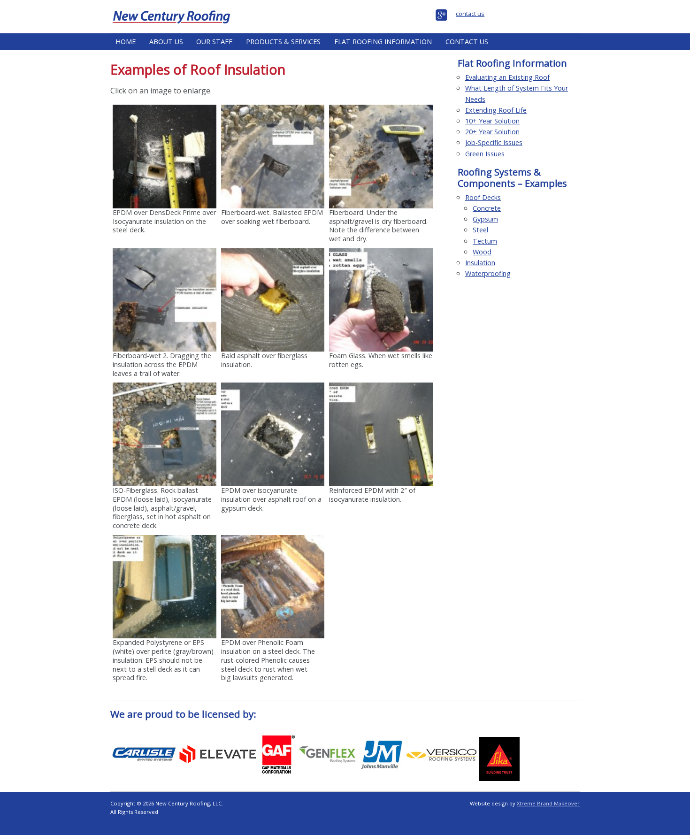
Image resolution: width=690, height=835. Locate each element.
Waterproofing (488, 273)
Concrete (487, 208)
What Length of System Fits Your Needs (516, 93)
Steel (480, 229)
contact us (470, 13)
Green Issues (485, 153)
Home (125, 41)
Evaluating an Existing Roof (507, 77)
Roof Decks (483, 197)
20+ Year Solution (492, 131)
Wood (482, 251)
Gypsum (485, 218)
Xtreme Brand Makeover (548, 803)
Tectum (485, 241)
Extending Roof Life (496, 110)
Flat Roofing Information (383, 41)
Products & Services (283, 41)
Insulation (480, 262)
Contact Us (466, 41)
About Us (166, 41)
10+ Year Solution (492, 120)
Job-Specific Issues (493, 142)
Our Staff (214, 41)
